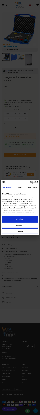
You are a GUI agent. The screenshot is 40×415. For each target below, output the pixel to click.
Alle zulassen (20, 219)
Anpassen (19, 225)
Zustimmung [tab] (7, 187)
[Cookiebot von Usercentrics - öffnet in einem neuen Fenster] (30, 182)
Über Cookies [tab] (32, 187)
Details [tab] (20, 187)
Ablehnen (20, 231)
